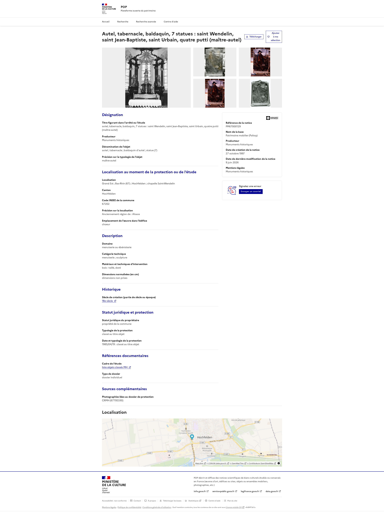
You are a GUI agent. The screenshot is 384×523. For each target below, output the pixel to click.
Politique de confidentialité (129, 507)
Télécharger (255, 36)
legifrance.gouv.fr (250, 491)
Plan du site (232, 500)
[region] (192, 443)
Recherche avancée (146, 21)
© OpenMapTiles (237, 463)
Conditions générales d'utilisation (156, 507)
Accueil (106, 21)
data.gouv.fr (272, 491)
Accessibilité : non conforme (114, 500)
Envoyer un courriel (251, 191)
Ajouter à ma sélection (275, 37)
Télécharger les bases (172, 500)
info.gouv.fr (200, 491)
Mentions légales (109, 507)
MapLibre (199, 463)
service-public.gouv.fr (223, 491)
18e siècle (107, 301)
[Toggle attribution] (278, 463)
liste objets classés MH (115, 367)
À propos (152, 500)
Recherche (122, 21)
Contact (137, 500)
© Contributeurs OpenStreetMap (260, 463)
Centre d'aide (171, 21)
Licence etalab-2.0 (234, 507)
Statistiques (193, 500)
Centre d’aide (214, 500)
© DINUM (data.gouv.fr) (216, 463)
